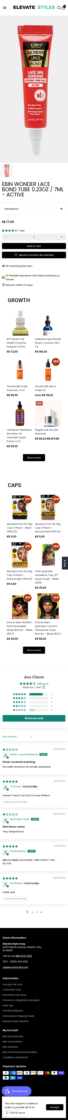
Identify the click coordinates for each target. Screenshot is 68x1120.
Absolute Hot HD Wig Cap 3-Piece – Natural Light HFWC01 (19, 575)
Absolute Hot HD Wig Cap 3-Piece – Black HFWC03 (19, 527)
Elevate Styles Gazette (16, 1021)
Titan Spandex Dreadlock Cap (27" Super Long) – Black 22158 (47, 576)
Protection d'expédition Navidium (21, 1000)
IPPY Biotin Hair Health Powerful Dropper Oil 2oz (16, 342)
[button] (10, 230)
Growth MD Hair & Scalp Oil (45, 388)
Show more (34, 457)
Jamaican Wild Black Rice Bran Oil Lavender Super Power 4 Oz (19, 435)
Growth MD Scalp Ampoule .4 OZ (17, 388)
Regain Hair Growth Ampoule (46, 431)
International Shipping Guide (18, 1016)
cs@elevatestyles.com (15, 967)
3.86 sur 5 (42, 683)
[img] (10, 749)
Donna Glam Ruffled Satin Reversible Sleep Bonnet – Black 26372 (20, 628)
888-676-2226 (24, 956)
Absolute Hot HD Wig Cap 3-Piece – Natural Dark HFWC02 (48, 527)
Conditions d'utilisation (15, 1057)
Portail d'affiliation (13, 1010)
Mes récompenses (13, 1036)
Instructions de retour (15, 995)
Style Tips (8, 1005)
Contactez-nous (12, 989)
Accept (54, 1107)
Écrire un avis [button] (34, 718)
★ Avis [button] (65, 563)
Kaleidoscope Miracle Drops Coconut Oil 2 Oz (48, 342)
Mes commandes (12, 1041)
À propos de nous (12, 984)
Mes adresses (10, 1046)
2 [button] (32, 912)
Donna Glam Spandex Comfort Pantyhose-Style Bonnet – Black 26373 (48, 628)
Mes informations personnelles (20, 1052)
